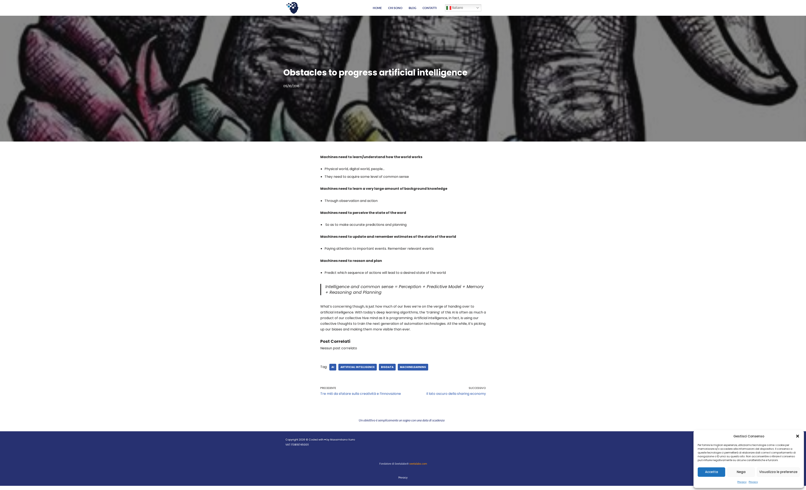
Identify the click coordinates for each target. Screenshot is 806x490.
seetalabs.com (418, 463)
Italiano (457, 7)
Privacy (742, 482)
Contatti (430, 8)
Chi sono (395, 8)
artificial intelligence (357, 367)
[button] (798, 436)
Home (377, 8)
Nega (741, 472)
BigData (387, 367)
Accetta (711, 472)
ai (332, 367)
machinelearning (413, 367)
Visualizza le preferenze (778, 472)
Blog (412, 8)
